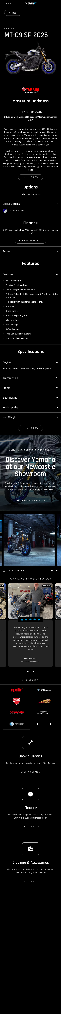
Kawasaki (6, 708)
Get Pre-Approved (30, 241)
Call (8, 3)
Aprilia (5, 686)
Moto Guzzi (34, 708)
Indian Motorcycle (37, 697)
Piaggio (6, 719)
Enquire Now (30, 177)
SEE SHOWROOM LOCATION (30, 500)
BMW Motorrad (36, 686)
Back (14, 12)
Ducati (5, 697)
